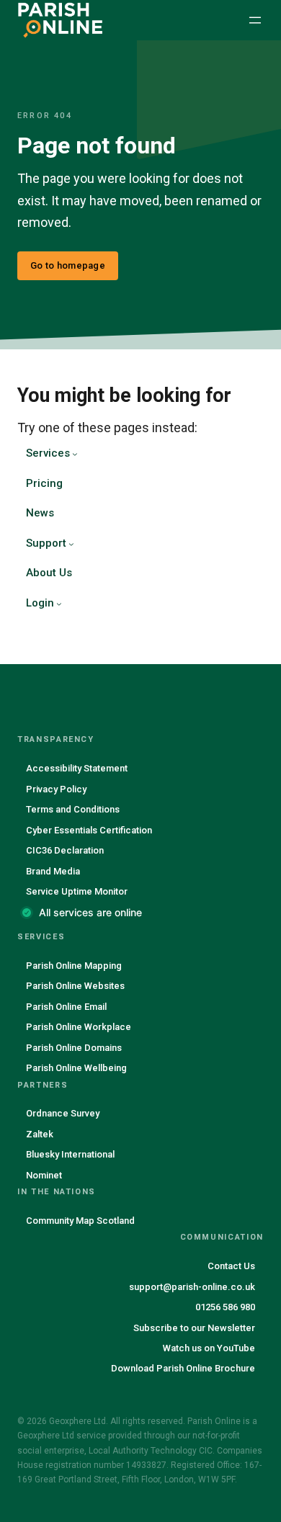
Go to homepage (67, 265)
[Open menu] (255, 20)
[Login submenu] (59, 603)
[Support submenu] (71, 544)
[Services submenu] (75, 454)
